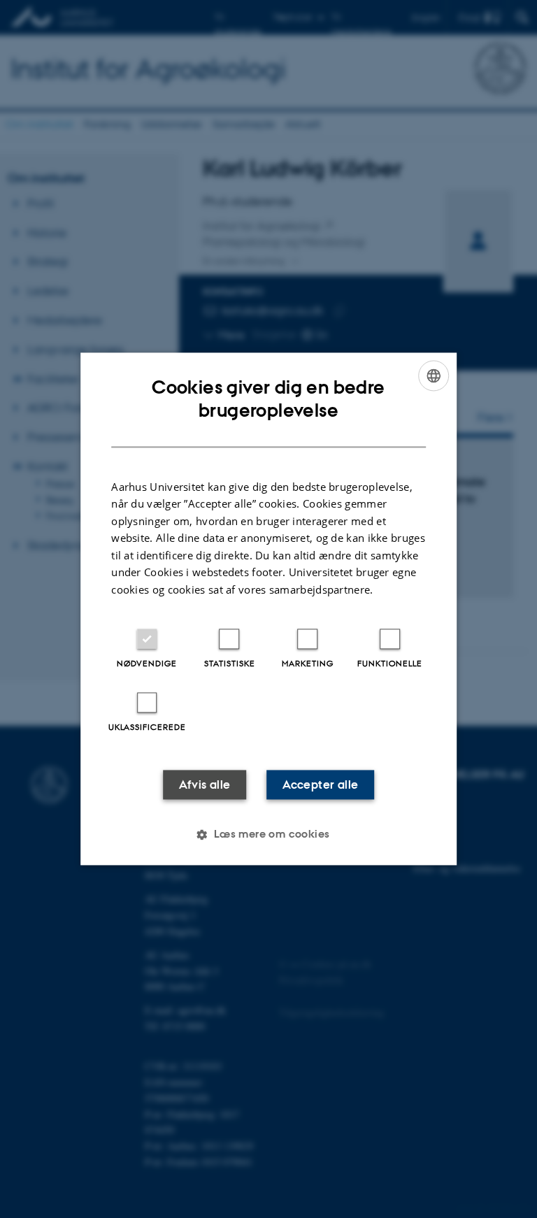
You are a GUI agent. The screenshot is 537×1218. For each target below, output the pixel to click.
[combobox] (434, 375)
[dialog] (268, 608)
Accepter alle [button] (320, 785)
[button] (268, 834)
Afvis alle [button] (205, 785)
